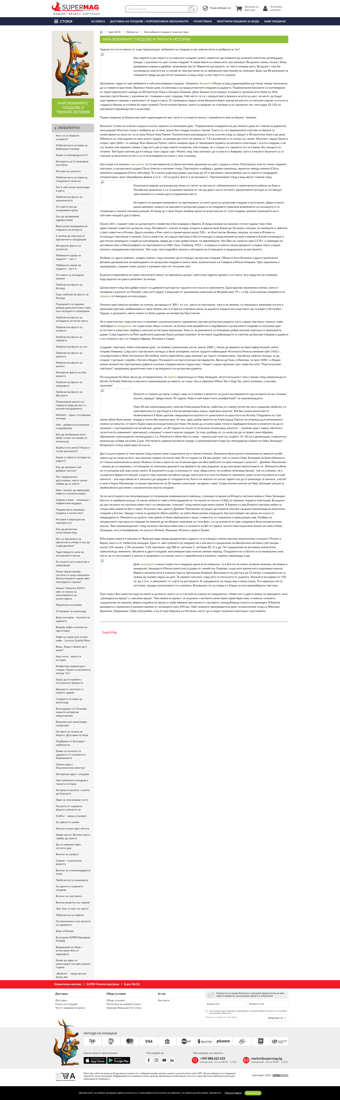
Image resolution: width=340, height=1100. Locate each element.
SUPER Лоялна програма (102, 984)
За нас (162, 993)
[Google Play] (118, 1063)
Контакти (163, 1000)
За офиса (98, 21)
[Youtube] (164, 1060)
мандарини (124, 326)
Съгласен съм (253, 1093)
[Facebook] (148, 1060)
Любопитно (132, 32)
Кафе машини (275, 21)
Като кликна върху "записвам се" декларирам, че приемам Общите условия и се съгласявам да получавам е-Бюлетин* (248, 1012)
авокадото (148, 564)
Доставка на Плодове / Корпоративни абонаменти (149, 21)
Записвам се (275, 1018)
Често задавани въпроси (70, 1008)
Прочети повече (233, 1093)
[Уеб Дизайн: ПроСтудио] (279, 1075)
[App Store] (95, 1063)
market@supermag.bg (266, 1058)
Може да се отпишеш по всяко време (221, 1017)
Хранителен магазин (67, 984)
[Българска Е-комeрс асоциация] (65, 1077)
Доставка (61, 993)
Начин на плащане (66, 1004)
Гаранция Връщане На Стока (123, 1008)
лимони (105, 296)
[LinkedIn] (172, 1060)
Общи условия (116, 993)
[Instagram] (156, 1060)
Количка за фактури (251, 8)
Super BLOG (114, 32)
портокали (137, 164)
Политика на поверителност (124, 1004)
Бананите (206, 83)
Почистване (202, 21)
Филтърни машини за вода (238, 21)
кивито (171, 377)
